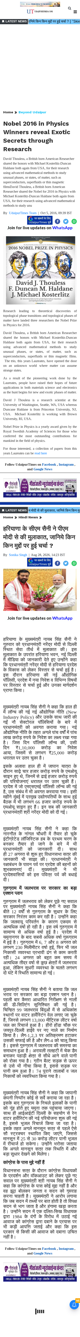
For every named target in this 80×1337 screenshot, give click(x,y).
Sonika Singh (18, 555)
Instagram (66, 464)
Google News (42, 469)
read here (41, 453)
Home (8, 112)
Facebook (49, 464)
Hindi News (28, 517)
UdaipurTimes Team (22, 213)
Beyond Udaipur (32, 112)
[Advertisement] (40, 67)
